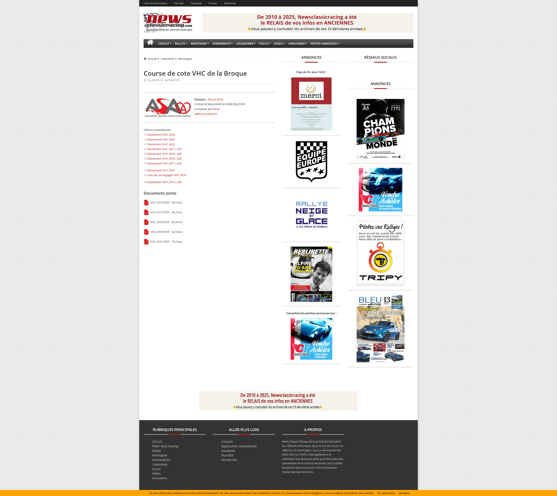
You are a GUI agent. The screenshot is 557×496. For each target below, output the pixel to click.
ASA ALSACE (215, 99)
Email (216, 109)
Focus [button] (263, 43)
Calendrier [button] (244, 43)
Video (156, 473)
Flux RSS (179, 3)
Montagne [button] (199, 43)
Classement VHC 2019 (161, 154)
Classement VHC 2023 (161, 139)
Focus (156, 469)
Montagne (185, 59)
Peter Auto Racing (165, 446)
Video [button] (278, 43)
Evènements (161, 460)
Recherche (230, 3)
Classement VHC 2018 (161, 158)
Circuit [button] (163, 43)
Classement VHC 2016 (161, 170)
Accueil (152, 59)
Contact (212, 3)
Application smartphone (239, 446)
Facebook (196, 3)
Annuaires (159, 478)
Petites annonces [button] (323, 43)
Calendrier (167, 59)
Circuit (157, 441)
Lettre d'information (155, 3)
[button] (150, 43)
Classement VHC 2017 (161, 163)
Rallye (156, 451)
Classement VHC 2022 (161, 144)
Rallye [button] (180, 43)
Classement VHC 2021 (161, 149)
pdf (179, 149)
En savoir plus (386, 493)
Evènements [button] (221, 43)
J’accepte (404, 493)
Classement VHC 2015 (161, 182)
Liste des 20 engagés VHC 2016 (166, 175)
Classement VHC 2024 (161, 135)
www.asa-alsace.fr (205, 114)
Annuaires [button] (297, 43)
